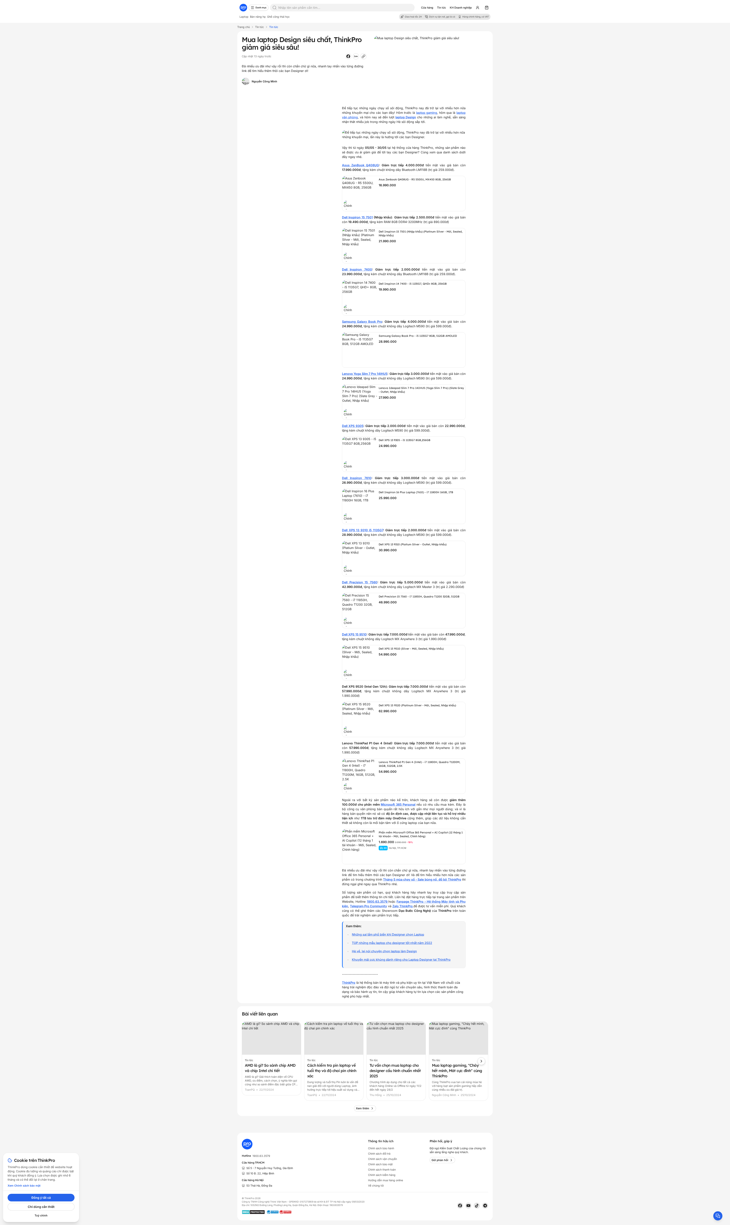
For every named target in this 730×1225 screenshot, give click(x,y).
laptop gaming (426, 113)
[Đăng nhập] (477, 7)
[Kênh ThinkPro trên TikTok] (477, 1206)
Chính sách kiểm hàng (381, 1174)
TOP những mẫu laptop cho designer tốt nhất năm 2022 (392, 943)
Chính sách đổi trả (379, 1153)
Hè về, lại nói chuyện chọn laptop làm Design (384, 951)
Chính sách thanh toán (382, 1169)
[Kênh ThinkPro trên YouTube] (468, 1206)
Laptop (244, 16)
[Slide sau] (481, 1061)
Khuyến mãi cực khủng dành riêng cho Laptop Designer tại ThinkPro (401, 959)
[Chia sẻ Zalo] (356, 56)
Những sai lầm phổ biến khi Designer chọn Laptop (388, 934)
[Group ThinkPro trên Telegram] (485, 1206)
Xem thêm (362, 1108)
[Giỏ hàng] (486, 7)
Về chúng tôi (376, 1185)
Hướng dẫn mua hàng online (385, 1180)
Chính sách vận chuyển (382, 1158)
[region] (365, 1061)
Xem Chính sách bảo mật (24, 1185)
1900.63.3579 (261, 1155)
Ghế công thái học (278, 16)
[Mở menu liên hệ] (717, 1215)
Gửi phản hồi (440, 1160)
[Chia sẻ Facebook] (348, 56)
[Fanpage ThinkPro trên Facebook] (460, 1206)
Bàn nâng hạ (258, 16)
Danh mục (261, 7)
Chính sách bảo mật (380, 1164)
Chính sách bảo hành (381, 1148)
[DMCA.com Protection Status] (253, 1212)
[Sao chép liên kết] (363, 56)
